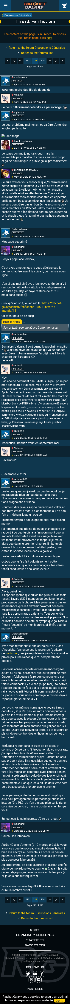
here (49, 38)
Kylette (19, 112)
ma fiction (12, 653)
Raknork (19, 247)
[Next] (56, 61)
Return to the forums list (36, 53)
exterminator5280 (26, 170)
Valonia (18, 95)
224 (43, 60)
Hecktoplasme (23, 141)
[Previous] (14, 61)
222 (27, 60)
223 (35, 60)
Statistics (35, 940)
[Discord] (38, 979)
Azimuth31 (20, 334)
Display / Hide (11, 321)
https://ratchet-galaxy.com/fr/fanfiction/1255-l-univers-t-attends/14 (31, 306)
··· (20, 60)
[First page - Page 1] (7, 61)
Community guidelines (35, 935)
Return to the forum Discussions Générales (36, 47)
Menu (5, 5)
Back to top (35, 945)
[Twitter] (28, 974)
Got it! (59, 1000)
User (64, 5)
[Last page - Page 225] (62, 61)
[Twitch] (32, 979)
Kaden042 (20, 77)
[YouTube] (35, 974)
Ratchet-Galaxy (35, 5)
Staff (35, 930)
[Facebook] (42, 974)
